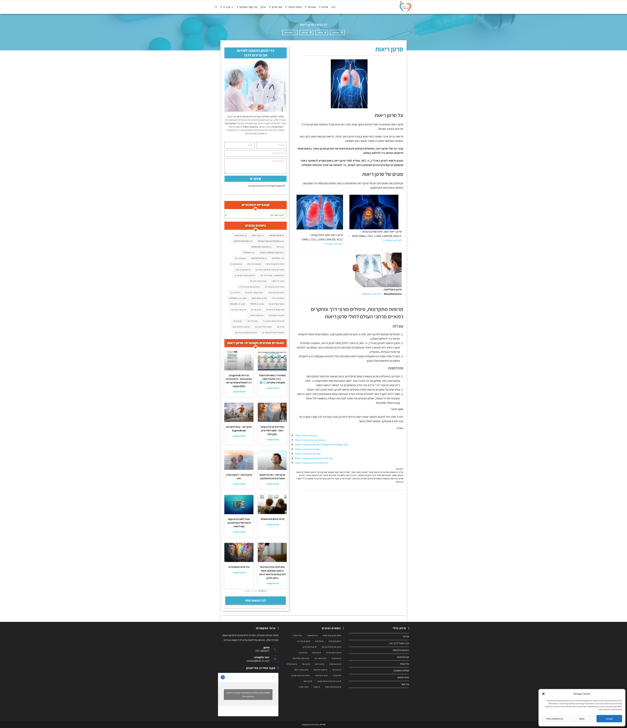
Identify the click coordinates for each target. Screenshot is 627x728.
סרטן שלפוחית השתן (333, 687)
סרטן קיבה (337, 675)
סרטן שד (256, 309)
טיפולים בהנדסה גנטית (249, 287)
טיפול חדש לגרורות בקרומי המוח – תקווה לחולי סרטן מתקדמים (272, 430)
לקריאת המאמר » (272, 388)
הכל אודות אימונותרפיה (238, 567)
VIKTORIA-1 (278, 258)
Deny (581, 718)
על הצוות (404, 664)
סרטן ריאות (308, 681)
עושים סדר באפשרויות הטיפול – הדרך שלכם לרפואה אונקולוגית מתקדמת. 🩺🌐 (272, 379)
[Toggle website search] (216, 7)
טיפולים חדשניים (276, 292)
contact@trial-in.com (258, 660)
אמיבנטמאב (236, 264)
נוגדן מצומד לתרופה (275, 309)
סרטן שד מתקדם (276, 315)
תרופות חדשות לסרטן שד (273, 332)
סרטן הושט (316, 652)
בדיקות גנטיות (242, 269)
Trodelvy (249, 252)
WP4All (322, 724)
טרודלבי (235, 292)
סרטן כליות (336, 669)
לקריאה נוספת (373, 294)
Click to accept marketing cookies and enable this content (248, 694)
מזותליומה (319, 641)
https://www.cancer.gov (308, 449)
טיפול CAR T (278, 281)
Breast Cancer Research (271, 241)
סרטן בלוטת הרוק (310, 647)
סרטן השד (306, 664)
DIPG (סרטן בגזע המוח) (332, 635)
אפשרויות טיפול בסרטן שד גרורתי (270, 269)
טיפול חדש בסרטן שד (274, 287)
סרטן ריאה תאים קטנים (301, 675)
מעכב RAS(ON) (237, 304)
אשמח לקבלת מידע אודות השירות (265, 186)
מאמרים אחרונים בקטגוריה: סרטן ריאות (255, 343)
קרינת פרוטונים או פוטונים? (272, 519)
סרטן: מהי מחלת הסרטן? (331, 647)
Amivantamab (276, 235)
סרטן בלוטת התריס (333, 652)
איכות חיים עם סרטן (275, 264)
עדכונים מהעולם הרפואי (273, 321)
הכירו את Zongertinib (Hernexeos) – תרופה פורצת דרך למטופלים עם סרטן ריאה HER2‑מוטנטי (239, 381)
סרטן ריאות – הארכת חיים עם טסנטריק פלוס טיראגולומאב (272, 476)
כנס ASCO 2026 (259, 298)
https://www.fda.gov (306, 435)
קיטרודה (252, 321)
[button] (543, 693)
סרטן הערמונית (335, 664)
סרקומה (317, 687)
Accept (609, 718)
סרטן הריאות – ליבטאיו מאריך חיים (239, 476)
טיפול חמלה (297, 635)
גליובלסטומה (312, 635)
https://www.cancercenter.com (311, 462)
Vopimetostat (259, 258)
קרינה (280, 327)
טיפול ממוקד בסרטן (254, 292)
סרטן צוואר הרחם (301, 669)
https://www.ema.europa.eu (310, 440)
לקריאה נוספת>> (392, 240)
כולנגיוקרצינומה (335, 641)
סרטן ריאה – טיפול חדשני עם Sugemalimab (238, 428)
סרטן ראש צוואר (321, 675)
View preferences (554, 718)
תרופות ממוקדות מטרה (246, 332)
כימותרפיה (278, 298)
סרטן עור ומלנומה (320, 669)
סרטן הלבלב (336, 658)
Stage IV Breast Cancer (272, 252)
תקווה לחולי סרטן (263, 327)
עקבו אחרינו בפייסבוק (260, 668)
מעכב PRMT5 (257, 304)
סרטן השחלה (292, 664)
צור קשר (405, 684)
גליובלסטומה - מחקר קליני (272, 275)
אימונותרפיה (254, 264)
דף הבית (322, 25)
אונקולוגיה (240, 258)
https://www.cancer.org (307, 453)
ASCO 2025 (258, 235)
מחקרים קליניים (276, 304)
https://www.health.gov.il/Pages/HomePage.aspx (321, 444)
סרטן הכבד (302, 652)
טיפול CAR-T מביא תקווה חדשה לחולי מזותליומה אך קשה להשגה (239, 522)
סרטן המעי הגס (320, 658)
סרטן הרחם (319, 664)
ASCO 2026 (241, 235)
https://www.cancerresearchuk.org (314, 458)
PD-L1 (280, 247)
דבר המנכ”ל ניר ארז (399, 643)
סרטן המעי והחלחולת (301, 658)
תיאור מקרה (304, 687)
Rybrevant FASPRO (261, 247)
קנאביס (237, 321)
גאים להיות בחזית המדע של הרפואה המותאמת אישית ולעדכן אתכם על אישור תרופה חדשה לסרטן (272, 572)
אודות (406, 636)
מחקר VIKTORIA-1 (238, 298)
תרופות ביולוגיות (241, 327)
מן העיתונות (403, 657)
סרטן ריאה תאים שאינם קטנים (329, 681)
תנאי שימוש (403, 677)
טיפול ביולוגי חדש (258, 281)
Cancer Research (243, 241)
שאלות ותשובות (401, 670)
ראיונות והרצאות (401, 650)
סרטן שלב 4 (256, 315)
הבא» (247, 590)
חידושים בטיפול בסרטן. (244, 275)
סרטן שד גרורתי (238, 309)
